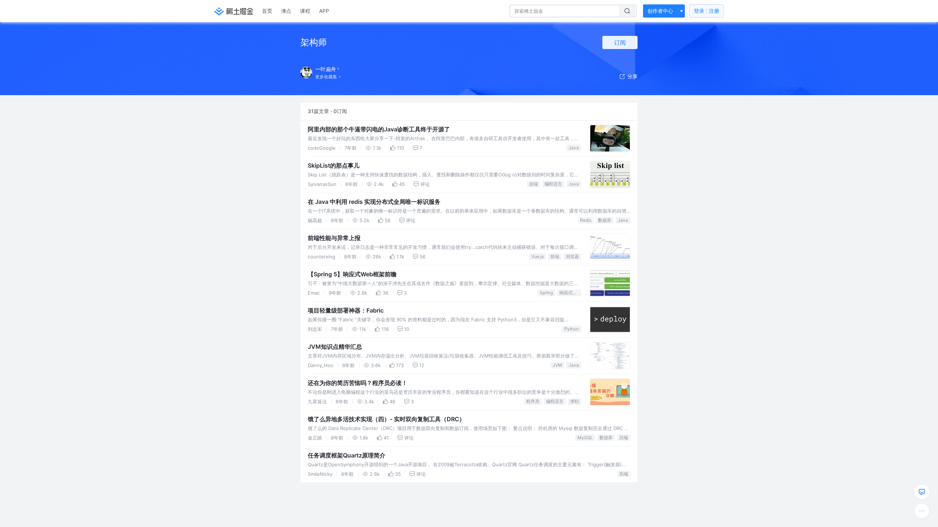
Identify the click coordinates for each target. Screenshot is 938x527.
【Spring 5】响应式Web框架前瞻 (352, 274)
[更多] (922, 511)
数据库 (604, 220)
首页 (267, 11)
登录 (706, 11)
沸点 (286, 11)
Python (571, 329)
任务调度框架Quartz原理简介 (346, 455)
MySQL (585, 437)
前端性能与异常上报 (334, 238)
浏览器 (572, 256)
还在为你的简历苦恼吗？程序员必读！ (357, 382)
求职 (574, 401)
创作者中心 (660, 11)
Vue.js (537, 256)
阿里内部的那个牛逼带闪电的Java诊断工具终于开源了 (379, 129)
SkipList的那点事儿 (333, 165)
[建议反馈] (922, 492)
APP (324, 11)
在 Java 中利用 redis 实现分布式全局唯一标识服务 (374, 201)
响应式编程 (570, 292)
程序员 (532, 401)
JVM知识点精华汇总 (335, 346)
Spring (546, 292)
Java (574, 147)
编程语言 (553, 184)
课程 (305, 11)
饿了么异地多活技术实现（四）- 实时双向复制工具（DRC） (386, 419)
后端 (533, 184)
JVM (557, 365)
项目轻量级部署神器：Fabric (346, 310)
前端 (554, 256)
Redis (585, 220)
